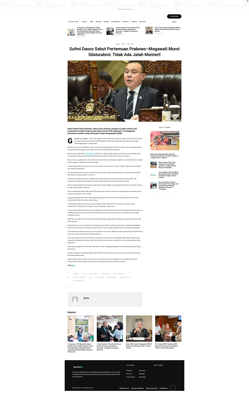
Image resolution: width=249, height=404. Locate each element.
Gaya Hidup (143, 21)
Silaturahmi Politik (125, 277)
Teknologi (125, 21)
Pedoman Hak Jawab (152, 388)
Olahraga (134, 21)
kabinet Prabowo (105, 273)
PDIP (91, 277)
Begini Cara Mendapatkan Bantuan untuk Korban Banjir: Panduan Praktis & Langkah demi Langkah (164, 156)
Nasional (98, 21)
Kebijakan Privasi (124, 388)
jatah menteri (94, 273)
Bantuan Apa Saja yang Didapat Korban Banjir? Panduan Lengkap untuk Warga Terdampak (167, 164)
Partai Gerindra (89, 153)
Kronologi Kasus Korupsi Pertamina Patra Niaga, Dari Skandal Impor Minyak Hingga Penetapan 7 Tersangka (169, 185)
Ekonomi (106, 21)
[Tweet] (81, 287)
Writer (86, 298)
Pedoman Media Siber (137, 388)
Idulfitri (84, 273)
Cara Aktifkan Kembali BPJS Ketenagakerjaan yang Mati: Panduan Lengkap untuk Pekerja (169, 174)
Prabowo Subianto (112, 277)
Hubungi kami (163, 388)
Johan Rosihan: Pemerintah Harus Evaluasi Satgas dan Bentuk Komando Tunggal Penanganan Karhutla (128, 30)
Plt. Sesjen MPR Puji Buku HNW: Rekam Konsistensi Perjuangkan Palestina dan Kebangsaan (166, 346)
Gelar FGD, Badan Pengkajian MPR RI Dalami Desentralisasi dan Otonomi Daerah (167, 29)
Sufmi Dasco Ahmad (78, 280)
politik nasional (100, 277)
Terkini (123, 44)
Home (91, 21)
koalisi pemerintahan (119, 273)
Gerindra (76, 273)
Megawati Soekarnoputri (80, 277)
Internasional (115, 21)
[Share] (76, 287)
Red (73, 265)
